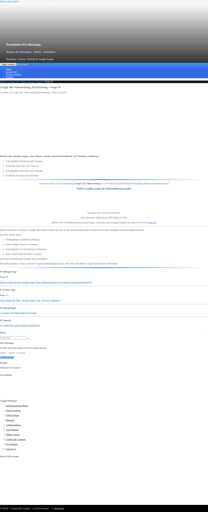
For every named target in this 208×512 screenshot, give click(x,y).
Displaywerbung (13, 410)
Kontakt (9, 77)
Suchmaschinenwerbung (17, 406)
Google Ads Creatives (15, 439)
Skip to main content (9, 1)
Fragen (39, 82)
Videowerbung (27, 82)
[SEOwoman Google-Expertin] (107, 503)
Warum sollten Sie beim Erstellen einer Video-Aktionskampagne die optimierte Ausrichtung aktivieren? (46, 282)
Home (8, 69)
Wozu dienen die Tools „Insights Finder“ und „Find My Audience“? (30, 300)
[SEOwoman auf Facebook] (9, 396)
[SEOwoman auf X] (27, 396)
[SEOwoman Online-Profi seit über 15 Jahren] (35, 503)
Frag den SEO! (7, 357)
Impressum (59, 508)
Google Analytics (14, 74)
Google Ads (11, 72)
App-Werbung (12, 430)
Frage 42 (152, 222)
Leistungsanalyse (13, 425)
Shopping (10, 420)
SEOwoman (22, 64)
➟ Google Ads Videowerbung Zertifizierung (20, 325)
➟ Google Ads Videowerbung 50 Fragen (18, 313)
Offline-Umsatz (13, 434)
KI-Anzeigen (12, 444)
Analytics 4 (11, 449)
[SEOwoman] (60, 36)
